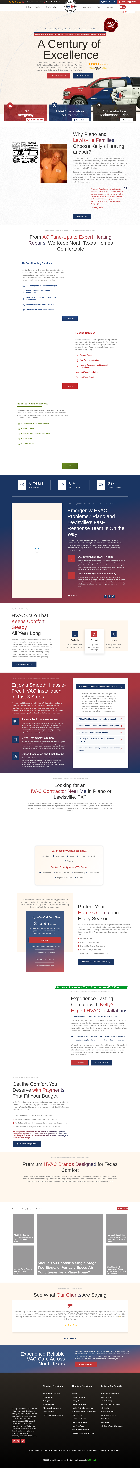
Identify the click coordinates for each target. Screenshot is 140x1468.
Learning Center (88, 7)
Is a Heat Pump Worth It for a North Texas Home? (23, 1271)
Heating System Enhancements (82, 1408)
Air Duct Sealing (106, 1401)
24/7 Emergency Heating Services (83, 1433)
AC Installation (47, 1397)
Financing (102, 1451)
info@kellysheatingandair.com (34, 2)
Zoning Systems (48, 1411)
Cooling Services (53, 1386)
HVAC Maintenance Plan (76, 1451)
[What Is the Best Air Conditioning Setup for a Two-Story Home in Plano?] (23, 1228)
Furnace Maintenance (79, 1419)
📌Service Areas (129, 12)
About (99, 7)
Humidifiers (105, 1419)
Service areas (92, 1451)
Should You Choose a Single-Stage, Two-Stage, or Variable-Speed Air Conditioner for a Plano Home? (67, 1267)
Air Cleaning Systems (108, 1415)
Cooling (28, 7)
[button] (29, 7)
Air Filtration (105, 1408)
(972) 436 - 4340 (109, 2)
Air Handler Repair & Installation (111, 1426)
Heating (37, 7)
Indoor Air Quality (50, 7)
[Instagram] (109, 596)
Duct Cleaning (106, 1397)
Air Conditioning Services (37, 263)
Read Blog (123, 1208)
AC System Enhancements (52, 1408)
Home (31, 1451)
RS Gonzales (92, 1460)
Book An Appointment (129, 2)
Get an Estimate (114, 1451)
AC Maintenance (48, 1404)
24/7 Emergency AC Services (53, 1415)
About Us (38, 1451)
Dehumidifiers (105, 1422)
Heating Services (85, 333)
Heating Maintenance (79, 1404)
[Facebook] (105, 596)
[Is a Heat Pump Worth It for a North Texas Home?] (23, 1260)
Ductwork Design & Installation (111, 1404)
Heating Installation (78, 1397)
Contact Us (109, 7)
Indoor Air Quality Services (32, 403)
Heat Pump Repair (78, 1426)
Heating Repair (77, 1401)
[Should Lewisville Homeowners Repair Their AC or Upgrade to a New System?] (116, 1260)
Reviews (19, 2)
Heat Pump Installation (79, 1422)
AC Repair (46, 1401)
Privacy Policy (59, 1451)
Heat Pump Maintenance (80, 1429)
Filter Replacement (107, 1411)
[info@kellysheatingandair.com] (23, 2)
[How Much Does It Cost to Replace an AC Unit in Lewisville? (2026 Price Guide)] (116, 1228)
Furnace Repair (77, 1415)
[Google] (113, 596)
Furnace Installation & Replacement (84, 1411)
